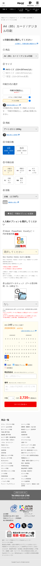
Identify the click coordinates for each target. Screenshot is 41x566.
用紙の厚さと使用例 (11, 135)
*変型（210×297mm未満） (18, 76)
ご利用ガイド (12, 9)
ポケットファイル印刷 (7, 465)
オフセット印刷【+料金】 (15, 97)
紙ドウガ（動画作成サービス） (29, 450)
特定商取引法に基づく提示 (11, 516)
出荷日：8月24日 (8, 150)
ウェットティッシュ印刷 (27, 447)
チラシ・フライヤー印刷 (7, 424)
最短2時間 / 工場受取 (26, 468)
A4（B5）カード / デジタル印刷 (9, 19)
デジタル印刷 (15, 100)
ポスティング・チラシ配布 (28, 445)
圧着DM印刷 (4, 476)
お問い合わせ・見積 (36, 10)
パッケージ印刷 (25, 437)
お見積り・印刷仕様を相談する (25, 43)
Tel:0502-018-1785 (20, 495)
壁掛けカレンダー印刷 (7, 455)
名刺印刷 (3, 450)
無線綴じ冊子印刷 (6, 434)
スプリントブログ (29, 516)
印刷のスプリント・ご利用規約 (12, 518)
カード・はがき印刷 (6, 427)
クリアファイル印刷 (6, 463)
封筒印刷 (3, 453)
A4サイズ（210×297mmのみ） (19, 69)
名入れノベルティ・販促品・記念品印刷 (30, 484)
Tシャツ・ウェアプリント (8, 484)
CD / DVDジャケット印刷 (8, 471)
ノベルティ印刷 (5, 481)
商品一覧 (5, 9)
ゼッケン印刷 (24, 473)
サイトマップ (28, 514)
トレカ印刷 (24, 476)
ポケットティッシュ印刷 (7, 478)
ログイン (37, 5)
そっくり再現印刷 (26, 478)
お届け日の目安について (27, 331)
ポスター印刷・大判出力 (7, 440)
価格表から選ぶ (12, 202)
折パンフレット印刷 (6, 429)
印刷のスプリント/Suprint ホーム (9, 17)
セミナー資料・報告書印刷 (8, 437)
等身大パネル (4, 445)
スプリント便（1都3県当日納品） (30, 455)
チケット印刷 (4, 468)
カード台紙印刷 (25, 481)
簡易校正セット (25, 458)
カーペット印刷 (25, 424)
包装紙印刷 (24, 434)
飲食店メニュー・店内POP (28, 429)
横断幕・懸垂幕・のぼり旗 (28, 427)
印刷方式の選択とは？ (12, 105)
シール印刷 (4, 473)
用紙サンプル (28, 10)
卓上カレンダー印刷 (6, 458)
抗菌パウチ (24, 442)
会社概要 (5, 514)
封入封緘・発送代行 (26, 471)
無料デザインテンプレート (28, 453)
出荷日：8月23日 (21, 150)
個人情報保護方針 (8, 520)
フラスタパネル (5, 447)
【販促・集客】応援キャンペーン (30, 460)
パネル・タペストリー (7, 442)
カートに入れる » (20, 404)
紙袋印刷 (23, 432)
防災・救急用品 (25, 463)
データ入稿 (20, 10)
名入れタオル (4, 460)
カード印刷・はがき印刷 (26, 17)
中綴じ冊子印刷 (5, 432)
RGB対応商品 (25, 465)
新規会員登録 (30, 5)
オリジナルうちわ (26, 440)
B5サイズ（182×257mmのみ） (19, 73)
